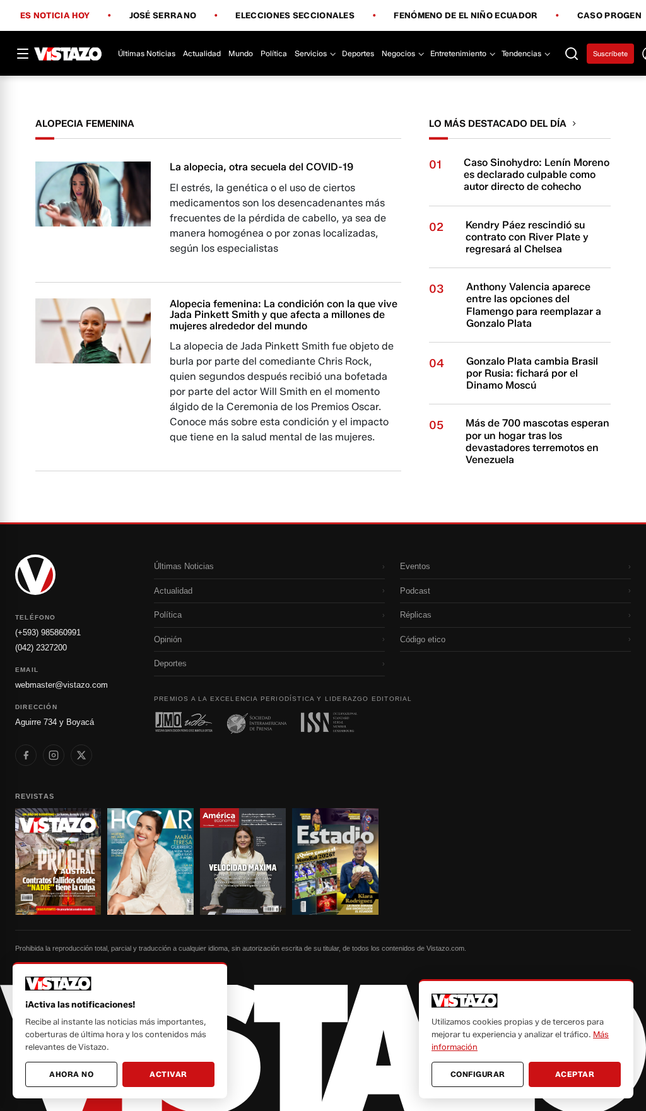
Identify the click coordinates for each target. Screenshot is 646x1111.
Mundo (240, 53)
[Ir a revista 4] (335, 861)
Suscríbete (610, 53)
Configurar (477, 1074)
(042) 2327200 (41, 647)
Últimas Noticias (146, 53)
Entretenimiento (458, 53)
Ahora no (71, 1074)
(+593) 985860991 (48, 632)
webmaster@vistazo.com (61, 685)
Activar (168, 1074)
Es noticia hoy (55, 15)
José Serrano (163, 15)
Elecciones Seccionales (295, 15)
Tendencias (521, 53)
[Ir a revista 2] (150, 861)
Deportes (358, 53)
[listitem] (26, 755)
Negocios (398, 53)
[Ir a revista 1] (58, 861)
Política (274, 53)
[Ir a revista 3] (243, 861)
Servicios (311, 53)
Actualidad (202, 53)
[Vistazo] (68, 53)
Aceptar (575, 1074)
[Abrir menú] (22, 53)
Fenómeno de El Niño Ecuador (465, 15)
